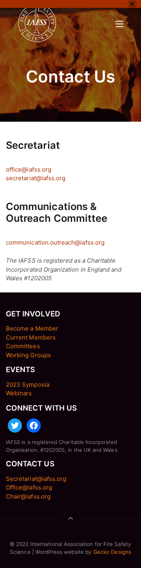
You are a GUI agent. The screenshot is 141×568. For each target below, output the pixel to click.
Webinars (19, 393)
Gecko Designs (112, 552)
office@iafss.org (28, 169)
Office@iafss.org (29, 487)
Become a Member (32, 328)
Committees (23, 346)
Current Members (31, 337)
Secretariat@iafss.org (36, 478)
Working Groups (28, 355)
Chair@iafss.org (28, 496)
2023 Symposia (27, 384)
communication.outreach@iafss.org (55, 242)
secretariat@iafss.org (35, 178)
